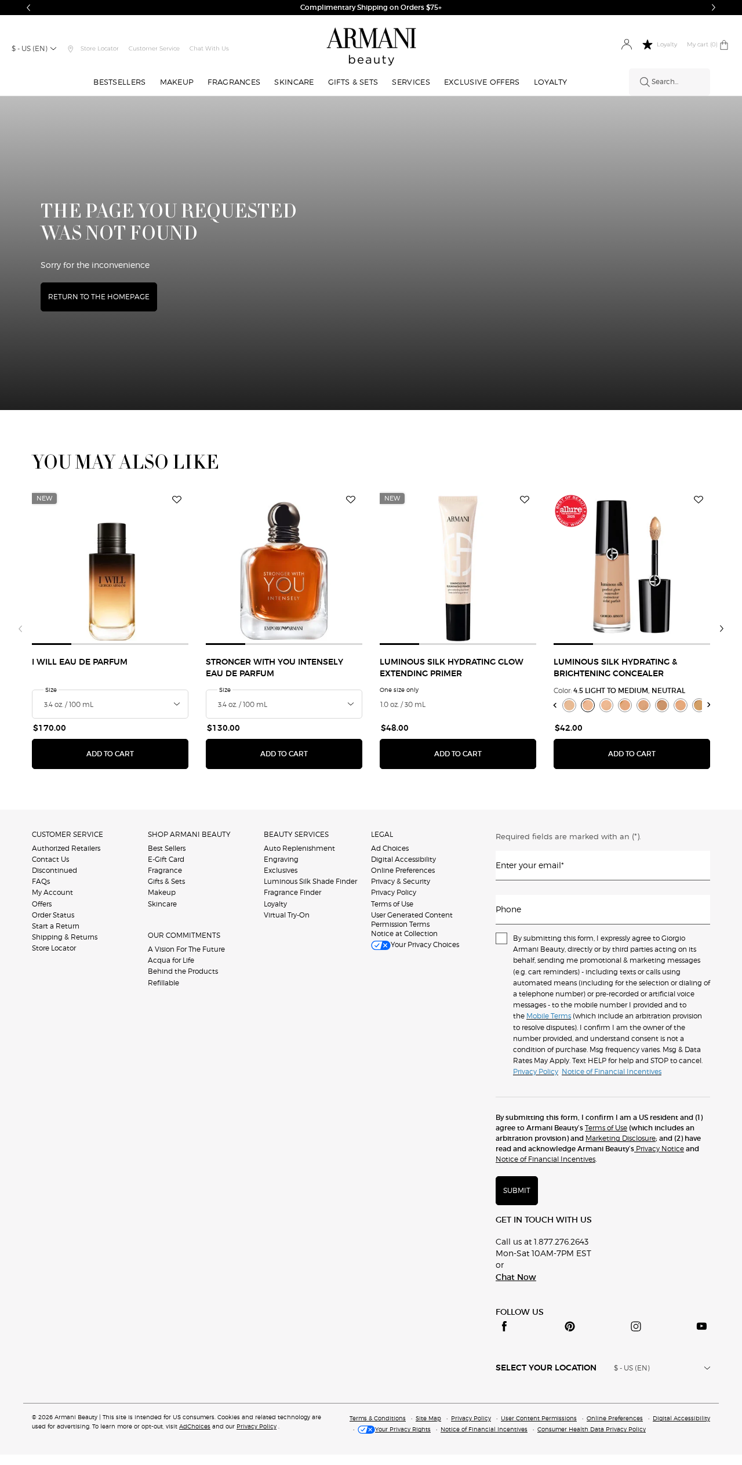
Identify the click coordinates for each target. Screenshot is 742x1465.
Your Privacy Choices (425, 944)
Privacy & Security (400, 881)
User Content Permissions (539, 1418)
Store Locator (54, 948)
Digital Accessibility (403, 859)
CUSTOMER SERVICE (67, 834)
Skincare (162, 904)
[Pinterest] (570, 1326)
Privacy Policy (393, 892)
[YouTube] (701, 1326)
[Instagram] (636, 1326)
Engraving (281, 859)
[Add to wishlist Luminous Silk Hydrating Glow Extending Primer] (525, 500)
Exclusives (280, 870)
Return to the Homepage (99, 296)
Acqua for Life (171, 960)
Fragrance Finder (292, 892)
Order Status (53, 915)
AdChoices (194, 1426)
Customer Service (154, 48)
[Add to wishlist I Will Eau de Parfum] (177, 500)
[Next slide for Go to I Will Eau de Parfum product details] (181, 567)
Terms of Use (392, 904)
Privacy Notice (659, 1148)
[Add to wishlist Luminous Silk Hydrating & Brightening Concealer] (698, 500)
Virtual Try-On (287, 915)
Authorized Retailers (66, 848)
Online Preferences (403, 870)
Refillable (163, 982)
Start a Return (55, 926)
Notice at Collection (404, 933)
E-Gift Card (166, 859)
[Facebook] (504, 1326)
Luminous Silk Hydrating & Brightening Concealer (615, 668)
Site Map (428, 1418)
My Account (52, 892)
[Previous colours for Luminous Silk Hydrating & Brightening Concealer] (555, 705)
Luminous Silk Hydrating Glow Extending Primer (451, 668)
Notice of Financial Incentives (545, 1159)
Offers (42, 904)
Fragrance (165, 870)
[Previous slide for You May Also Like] (20, 628)
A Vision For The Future (186, 949)
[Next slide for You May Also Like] (721, 628)
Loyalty (275, 904)
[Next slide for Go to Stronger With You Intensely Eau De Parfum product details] (355, 567)
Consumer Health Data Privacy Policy (591, 1429)
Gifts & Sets (166, 881)
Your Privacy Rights (403, 1429)
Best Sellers (167, 848)
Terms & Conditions (378, 1418)
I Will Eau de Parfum (80, 662)
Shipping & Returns (64, 937)
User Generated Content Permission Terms (412, 920)
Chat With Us (209, 48)
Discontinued (54, 870)
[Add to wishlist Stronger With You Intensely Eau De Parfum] (351, 500)
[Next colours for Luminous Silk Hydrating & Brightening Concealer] (709, 705)
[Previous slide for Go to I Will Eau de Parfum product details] (39, 567)
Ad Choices (390, 848)
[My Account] (626, 45)
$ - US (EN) (30, 48)
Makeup (162, 892)
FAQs (41, 881)
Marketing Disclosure (620, 1138)
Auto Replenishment (299, 848)
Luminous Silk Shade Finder (310, 881)
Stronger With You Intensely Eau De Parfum (274, 668)
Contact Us (50, 859)
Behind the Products (183, 971)
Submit (516, 1190)
